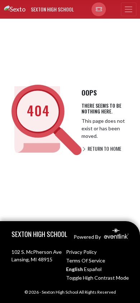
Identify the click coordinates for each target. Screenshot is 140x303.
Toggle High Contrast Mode (97, 278)
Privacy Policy (81, 252)
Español (93, 269)
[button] (99, 9)
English (74, 269)
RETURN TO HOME (104, 148)
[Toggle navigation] (128, 9)
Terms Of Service (85, 260)
